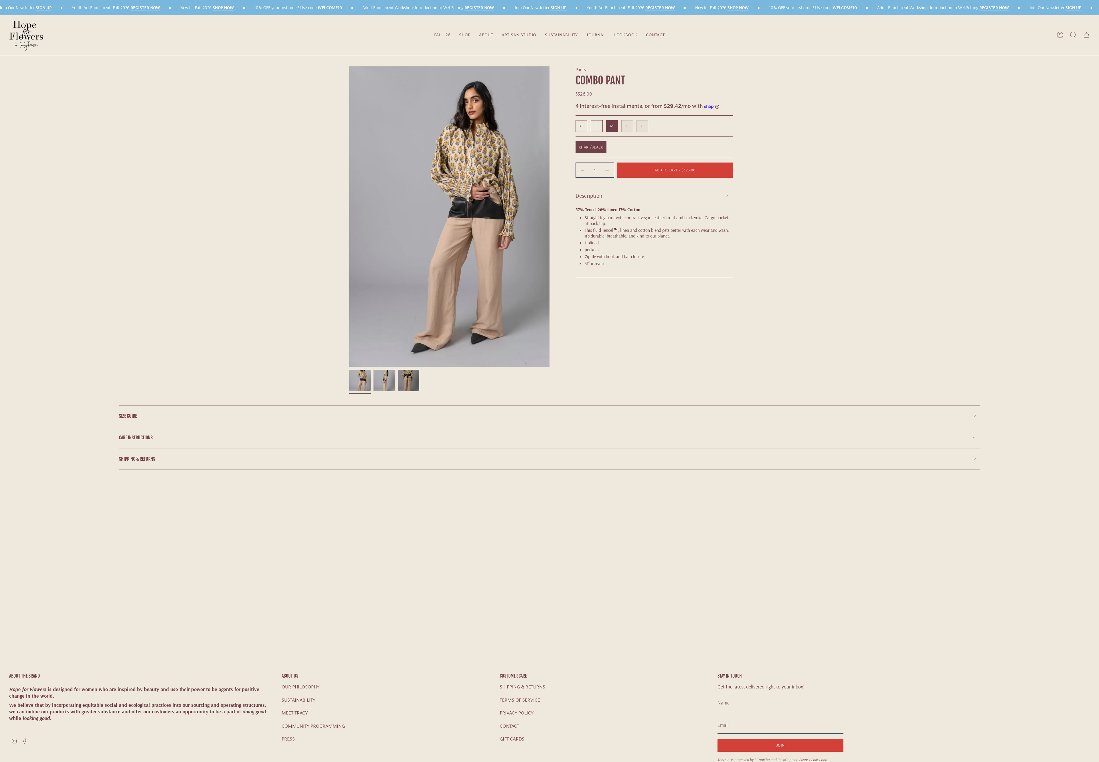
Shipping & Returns (137, 459)
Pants (581, 69)
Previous (349, 216)
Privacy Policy (809, 759)
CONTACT (509, 726)
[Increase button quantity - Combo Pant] (606, 170)
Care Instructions (136, 437)
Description (589, 195)
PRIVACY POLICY (516, 712)
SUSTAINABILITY (298, 699)
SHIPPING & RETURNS (522, 686)
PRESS (288, 738)
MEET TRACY (295, 712)
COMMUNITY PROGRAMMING (313, 726)
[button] (465, 34)
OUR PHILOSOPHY (300, 686)
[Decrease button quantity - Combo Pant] (583, 170)
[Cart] (1086, 35)
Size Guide (128, 416)
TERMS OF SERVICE (520, 699)
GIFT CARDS (512, 738)
